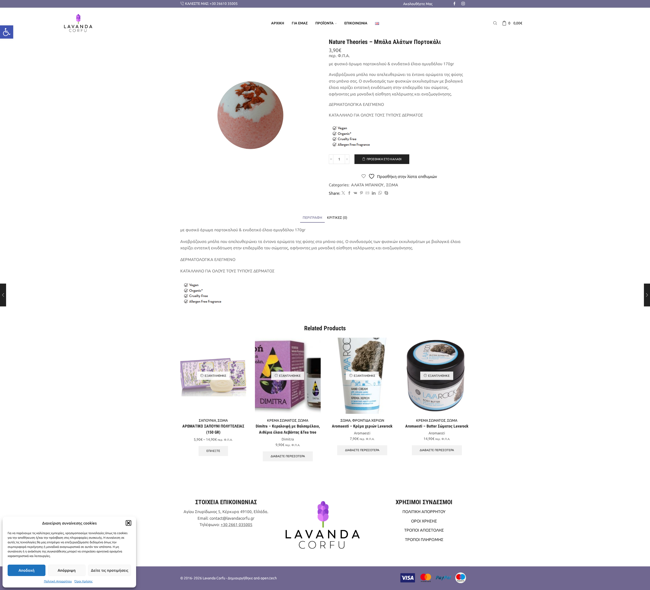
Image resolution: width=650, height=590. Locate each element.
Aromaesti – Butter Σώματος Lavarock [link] (436, 426)
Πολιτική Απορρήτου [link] (58, 581)
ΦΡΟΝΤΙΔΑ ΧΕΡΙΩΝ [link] (368, 420)
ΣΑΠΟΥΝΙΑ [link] (207, 420)
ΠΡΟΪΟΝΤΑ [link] (324, 23)
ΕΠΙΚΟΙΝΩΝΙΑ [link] (355, 23)
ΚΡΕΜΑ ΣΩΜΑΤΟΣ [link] (282, 420)
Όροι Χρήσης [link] (83, 581)
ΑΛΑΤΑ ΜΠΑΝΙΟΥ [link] (367, 185)
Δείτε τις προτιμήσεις (109, 570)
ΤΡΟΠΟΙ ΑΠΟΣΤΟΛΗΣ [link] (424, 530)
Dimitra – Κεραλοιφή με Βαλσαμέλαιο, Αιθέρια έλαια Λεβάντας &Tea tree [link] (288, 429)
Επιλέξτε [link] (213, 450)
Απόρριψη (67, 570)
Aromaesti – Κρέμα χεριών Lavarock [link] (362, 426)
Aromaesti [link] (362, 433)
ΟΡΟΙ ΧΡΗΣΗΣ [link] (424, 521)
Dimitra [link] (288, 439)
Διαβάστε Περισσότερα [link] (288, 456)
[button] (128, 523)
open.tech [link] (269, 578)
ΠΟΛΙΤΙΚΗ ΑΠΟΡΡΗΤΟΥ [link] (424, 511)
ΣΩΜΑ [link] (392, 185)
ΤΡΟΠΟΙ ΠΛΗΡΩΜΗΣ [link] (424, 539)
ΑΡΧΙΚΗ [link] (277, 23)
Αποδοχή (27, 570)
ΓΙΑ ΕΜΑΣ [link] (300, 23)
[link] (6, 32)
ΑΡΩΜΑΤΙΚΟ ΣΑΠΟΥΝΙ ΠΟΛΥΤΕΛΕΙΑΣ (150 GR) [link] (213, 429)
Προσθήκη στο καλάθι (384, 159)
